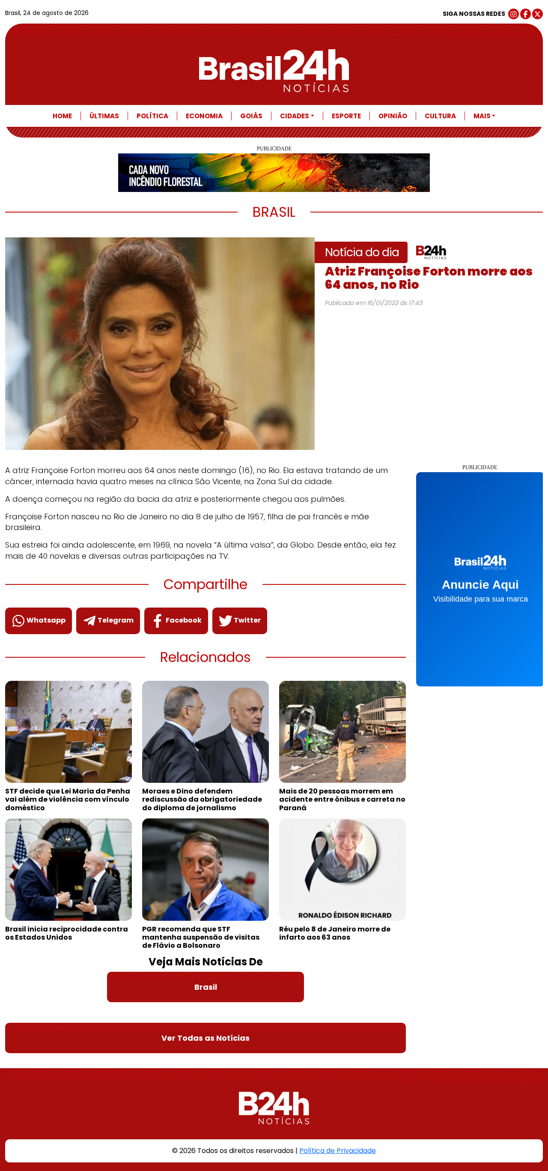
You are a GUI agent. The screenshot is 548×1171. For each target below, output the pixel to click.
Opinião (392, 115)
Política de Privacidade (337, 1151)
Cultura (440, 115)
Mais (482, 115)
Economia (204, 115)
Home (62, 115)
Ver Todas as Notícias (205, 1038)
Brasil (205, 987)
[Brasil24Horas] (274, 70)
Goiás (251, 115)
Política (152, 115)
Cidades (294, 115)
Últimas (104, 115)
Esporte (346, 115)
